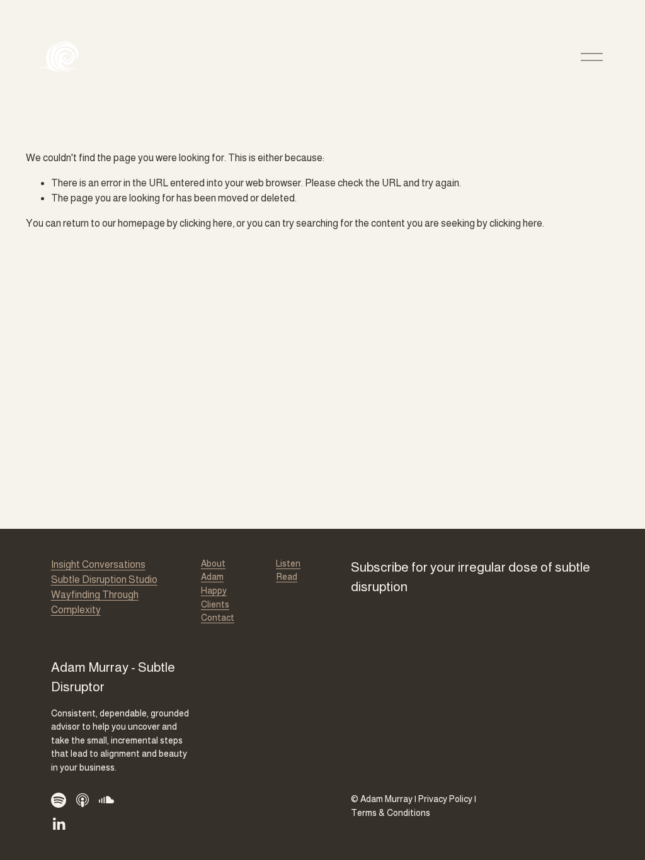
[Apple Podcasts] (82, 800)
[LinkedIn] (58, 824)
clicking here (206, 223)
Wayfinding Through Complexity (95, 602)
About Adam (213, 570)
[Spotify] (58, 800)
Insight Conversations (98, 564)
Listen (288, 563)
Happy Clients (215, 597)
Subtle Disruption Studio (104, 579)
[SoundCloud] (106, 800)
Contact (217, 618)
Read (286, 577)
